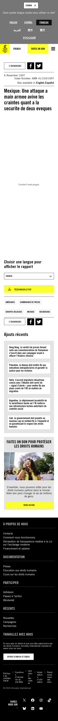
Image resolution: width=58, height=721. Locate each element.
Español (28, 22)
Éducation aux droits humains (19, 570)
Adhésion (8, 592)
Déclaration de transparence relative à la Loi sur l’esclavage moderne (27, 543)
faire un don (29, 505)
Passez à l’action (12, 596)
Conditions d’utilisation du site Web (19, 677)
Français (43, 22)
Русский (29, 37)
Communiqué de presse (30, 302)
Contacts (8, 533)
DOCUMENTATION (14, 557)
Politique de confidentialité (7, 677)
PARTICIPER (11, 583)
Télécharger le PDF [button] (22, 289)
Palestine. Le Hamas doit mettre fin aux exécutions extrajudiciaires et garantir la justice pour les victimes (28, 368)
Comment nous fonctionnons (19, 537)
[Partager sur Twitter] (38, 65)
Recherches (44, 311)
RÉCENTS (9, 608)
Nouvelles (8, 618)
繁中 (42, 30)
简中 (30, 30)
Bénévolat (8, 600)
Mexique (30, 311)
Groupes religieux (14, 311)
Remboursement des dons (50, 677)
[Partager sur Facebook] (30, 65)
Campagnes (9, 622)
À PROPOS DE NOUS (15, 524)
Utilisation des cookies (30, 677)
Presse (6, 566)
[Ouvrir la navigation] (53, 49)
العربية (17, 30)
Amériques (10, 302)
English (13, 22)
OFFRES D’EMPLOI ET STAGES (18, 656)
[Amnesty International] (5, 49)
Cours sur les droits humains (19, 574)
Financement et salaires (16, 548)
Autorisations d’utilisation (40, 677)
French (17, 48)
